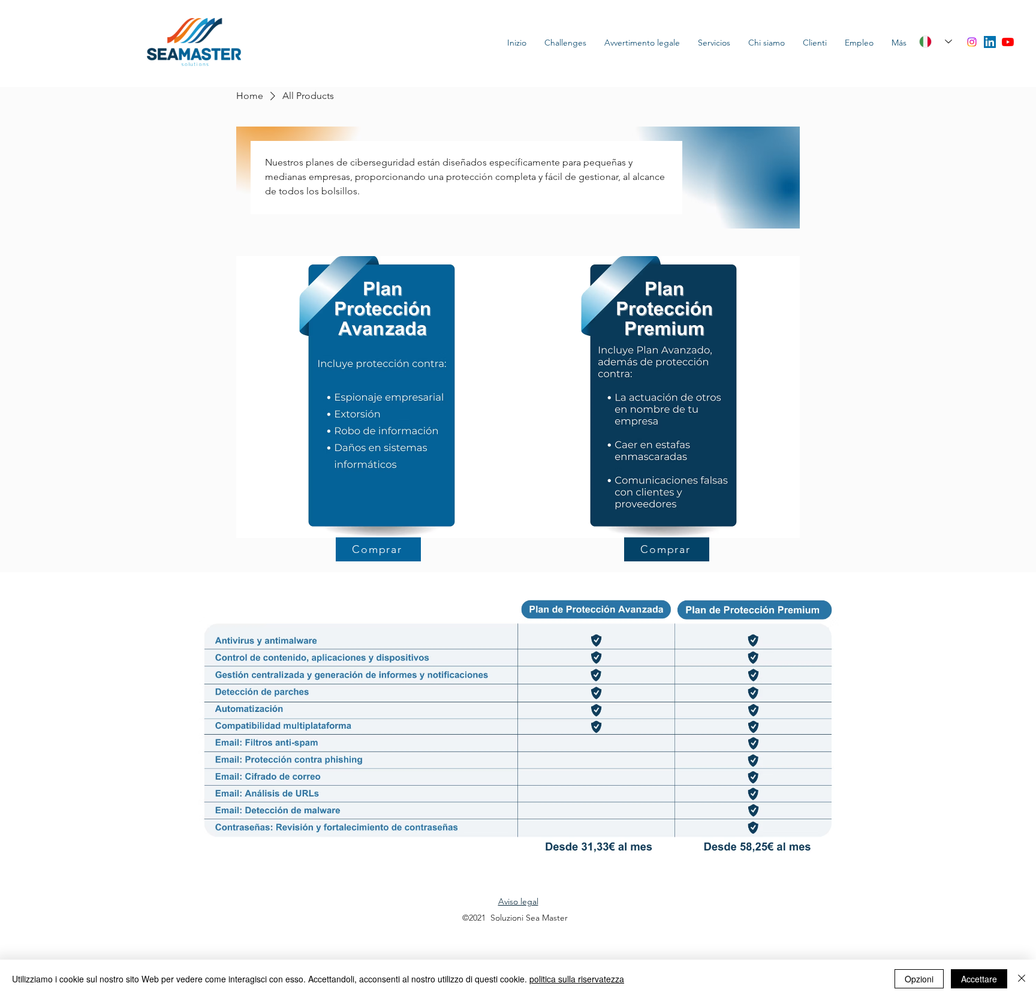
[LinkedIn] (990, 42)
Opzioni (919, 979)
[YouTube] (1008, 42)
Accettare (979, 979)
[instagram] (972, 42)
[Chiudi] (1021, 978)
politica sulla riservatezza (576, 979)
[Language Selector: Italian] (931, 41)
